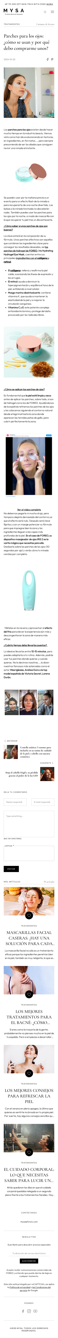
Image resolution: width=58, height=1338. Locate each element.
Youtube (35, 1311)
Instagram (29, 1311)
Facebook (23, 1311)
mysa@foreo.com (29, 1221)
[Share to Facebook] (47, 59)
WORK (49, 4)
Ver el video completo (29, 509)
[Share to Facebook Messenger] (52, 59)
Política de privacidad (20, 1287)
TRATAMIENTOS (12, 24)
